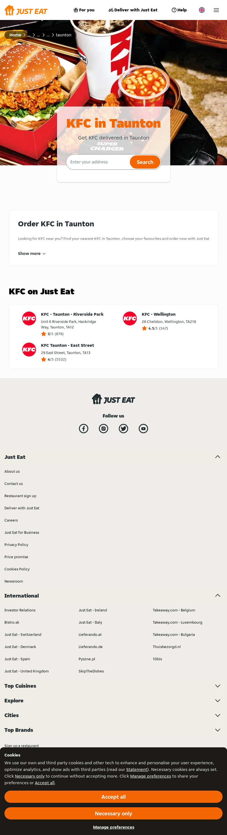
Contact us (13, 483)
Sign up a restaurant (21, 745)
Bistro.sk (11, 622)
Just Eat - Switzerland (22, 634)
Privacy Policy (16, 544)
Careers (11, 520)
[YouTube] (143, 428)
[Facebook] (83, 428)
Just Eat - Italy (90, 622)
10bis (157, 658)
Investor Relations (19, 610)
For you (86, 10)
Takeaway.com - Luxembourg (177, 622)
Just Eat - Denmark (20, 646)
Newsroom (13, 581)
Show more (29, 253)
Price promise (16, 556)
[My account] (216, 10)
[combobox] (97, 162)
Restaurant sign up (20, 495)
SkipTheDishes (91, 671)
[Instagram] (103, 428)
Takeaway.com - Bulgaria (174, 634)
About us (12, 471)
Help (182, 10)
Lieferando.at (90, 634)
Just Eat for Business (21, 532)
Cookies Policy (17, 568)
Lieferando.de (91, 646)
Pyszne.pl (87, 658)
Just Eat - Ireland (93, 610)
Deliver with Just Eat (136, 10)
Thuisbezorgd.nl (167, 646)
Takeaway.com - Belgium (174, 610)
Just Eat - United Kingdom (26, 671)
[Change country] (202, 10)
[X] (123, 428)
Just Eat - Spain (17, 658)
